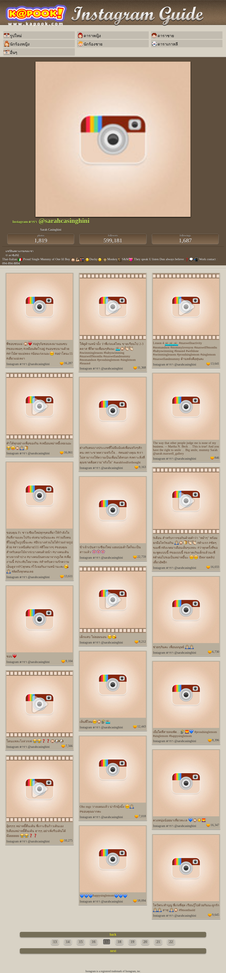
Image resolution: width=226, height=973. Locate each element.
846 (217, 457)
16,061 (68, 452)
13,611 (68, 576)
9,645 (215, 914)
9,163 (142, 467)
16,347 (215, 825)
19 (132, 942)
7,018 (142, 816)
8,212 (142, 641)
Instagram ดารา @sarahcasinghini (28, 364)
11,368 (141, 367)
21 (158, 942)
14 (68, 942)
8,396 (215, 740)
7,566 (69, 746)
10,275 (68, 840)
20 (145, 942)
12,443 (141, 726)
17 (106, 942)
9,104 (69, 661)
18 (119, 942)
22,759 (141, 556)
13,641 (215, 363)
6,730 (215, 651)
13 (55, 942)
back (113, 934)
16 (93, 942)
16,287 (68, 363)
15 (81, 942)
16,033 (215, 567)
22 (171, 942)
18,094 (141, 900)
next (113, 951)
